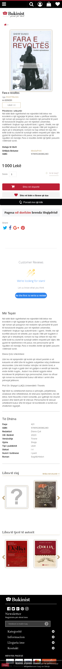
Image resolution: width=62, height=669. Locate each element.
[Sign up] (46, 624)
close (5, 665)
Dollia (17, 570)
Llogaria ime (16, 642)
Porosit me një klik (33, 202)
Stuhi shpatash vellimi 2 (45, 512)
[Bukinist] (13, 14)
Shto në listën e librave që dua (33, 196)
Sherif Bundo (12, 97)
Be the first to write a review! (31, 295)
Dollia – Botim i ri (45, 570)
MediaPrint (36, 151)
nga (3, 97)
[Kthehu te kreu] (5, 25)
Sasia (5, 174)
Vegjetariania (17, 511)
